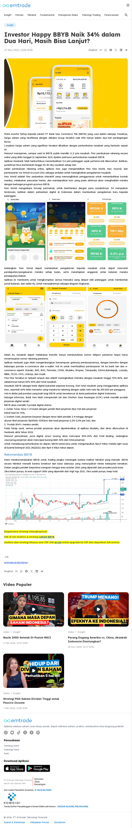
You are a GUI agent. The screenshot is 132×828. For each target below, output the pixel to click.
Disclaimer (59, 822)
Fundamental (47, 15)
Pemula (19, 15)
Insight (7, 15)
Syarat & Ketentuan (14, 822)
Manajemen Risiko (68, 15)
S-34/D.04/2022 (43, 790)
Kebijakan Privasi (39, 822)
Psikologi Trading (91, 15)
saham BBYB (46, 536)
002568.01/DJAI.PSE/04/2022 (72, 806)
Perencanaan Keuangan (117, 15)
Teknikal (31, 15)
